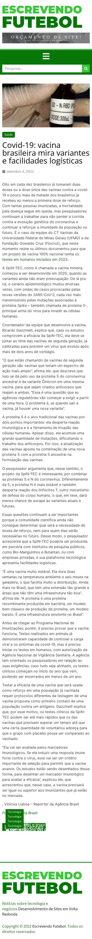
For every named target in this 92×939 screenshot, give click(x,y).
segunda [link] (60, 341)
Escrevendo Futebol (49, 926)
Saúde (8, 134)
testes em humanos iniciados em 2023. (35, 259)
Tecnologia (14, 826)
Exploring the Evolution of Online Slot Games (41, 836)
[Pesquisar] (86, 68)
